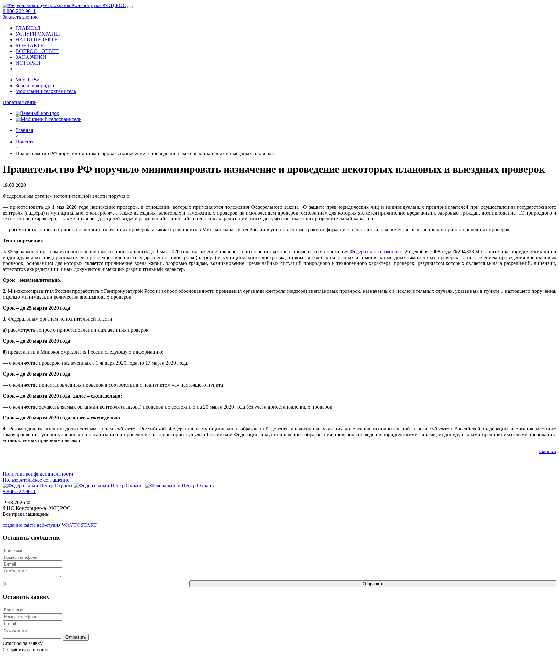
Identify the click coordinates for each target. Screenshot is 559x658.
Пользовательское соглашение (36, 480)
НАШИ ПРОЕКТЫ (37, 39)
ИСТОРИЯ (28, 63)
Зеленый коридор (35, 85)
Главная (24, 130)
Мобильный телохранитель (46, 91)
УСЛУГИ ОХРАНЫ (38, 34)
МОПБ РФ (27, 79)
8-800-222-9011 (19, 11)
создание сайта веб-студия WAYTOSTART (50, 525)
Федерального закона (373, 251)
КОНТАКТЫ (30, 45)
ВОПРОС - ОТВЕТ (37, 51)
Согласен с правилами (97, 584)
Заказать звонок (20, 17)
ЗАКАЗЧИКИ (31, 57)
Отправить (373, 583)
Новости (25, 141)
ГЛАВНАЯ (28, 28)
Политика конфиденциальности (38, 474)
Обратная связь (19, 102)
